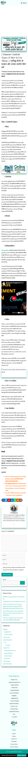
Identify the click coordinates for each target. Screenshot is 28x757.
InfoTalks (22, 517)
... (14, 523)
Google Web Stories (14, 711)
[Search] (22, 583)
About (14, 733)
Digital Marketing (7, 640)
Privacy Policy (14, 744)
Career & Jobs (6, 637)
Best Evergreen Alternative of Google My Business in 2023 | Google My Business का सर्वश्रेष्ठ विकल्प (13, 613)
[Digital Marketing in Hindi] (3, 3)
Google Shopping (8, 653)
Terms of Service (14, 746)
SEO (5, 642)
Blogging (5, 629)
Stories (14, 736)
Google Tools (6, 647)
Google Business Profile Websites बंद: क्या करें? (14, 601)
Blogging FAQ (7, 631)
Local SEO (7, 645)
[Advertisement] (14, 21)
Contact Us (14, 738)
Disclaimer (14, 741)
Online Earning (6, 661)
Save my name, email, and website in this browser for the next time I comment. (14, 568)
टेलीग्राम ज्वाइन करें (21, 755)
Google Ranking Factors (10, 650)
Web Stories (7, 658)
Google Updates (8, 655)
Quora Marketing (7, 663)
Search (4, 579)
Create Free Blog (8, 634)
